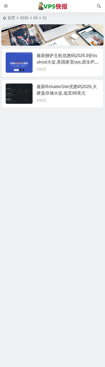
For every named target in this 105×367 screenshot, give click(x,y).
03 (35, 18)
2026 (24, 18)
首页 (11, 18)
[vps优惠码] (52, 6)
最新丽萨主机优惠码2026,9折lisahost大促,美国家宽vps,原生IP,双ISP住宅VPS (67, 62)
